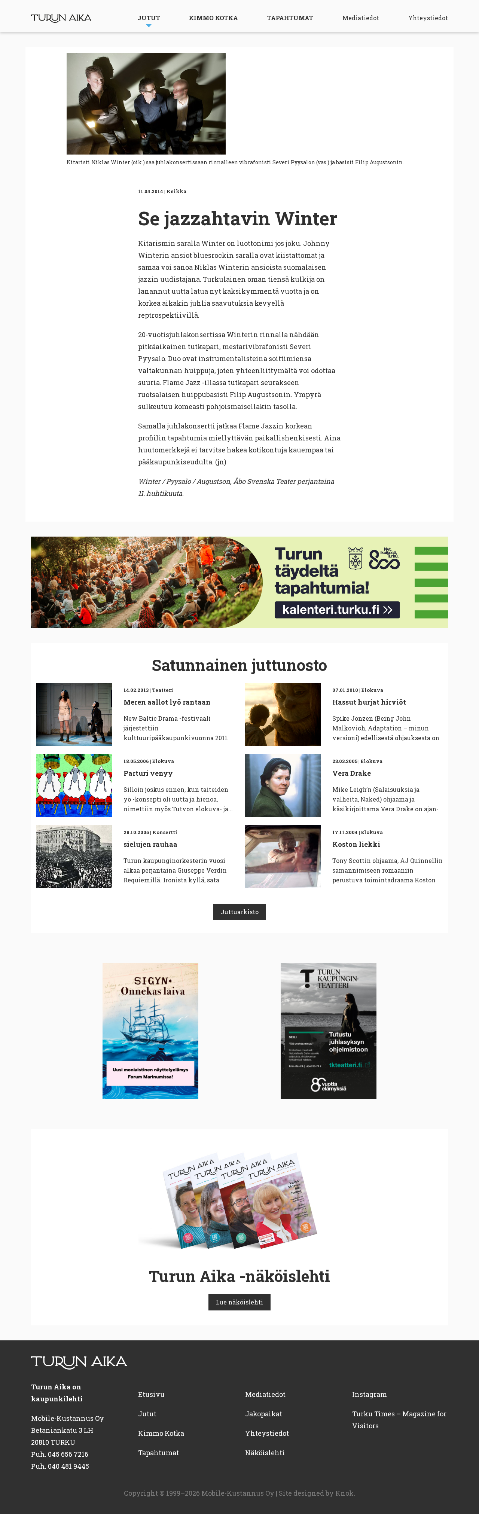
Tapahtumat (290, 18)
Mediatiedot (360, 18)
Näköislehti (265, 1452)
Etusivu (151, 1394)
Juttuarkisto (240, 912)
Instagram (369, 1394)
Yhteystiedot (428, 18)
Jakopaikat (263, 1413)
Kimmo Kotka (213, 18)
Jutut (148, 18)
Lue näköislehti (239, 1302)
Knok (344, 1493)
